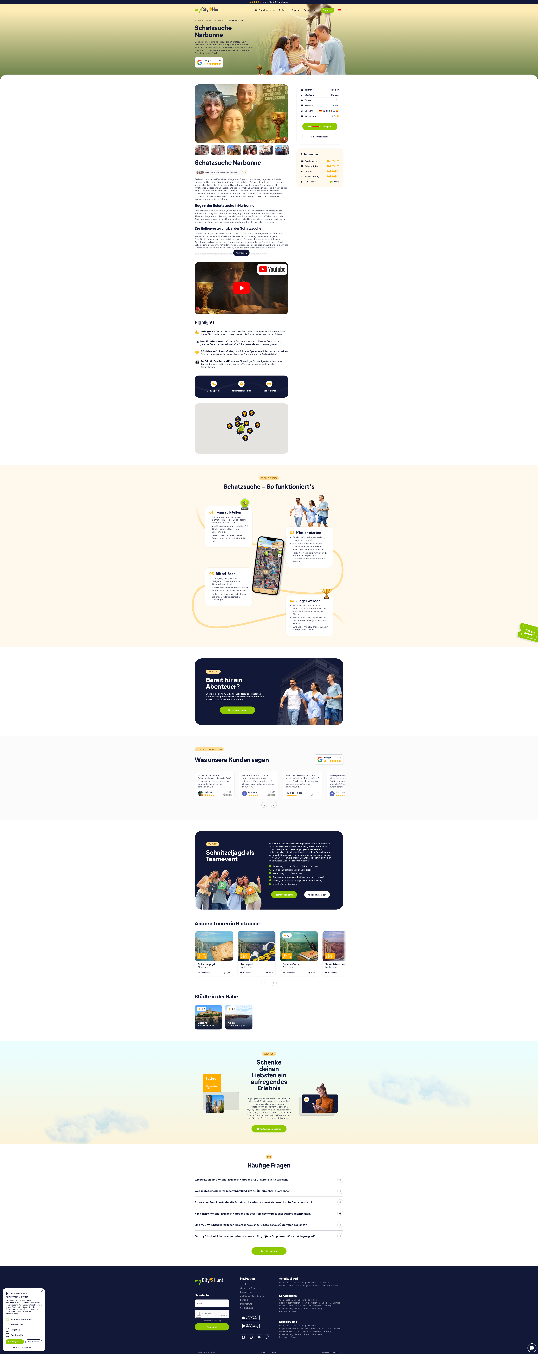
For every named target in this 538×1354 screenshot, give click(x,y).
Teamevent (310, 10)
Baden (316, 1285)
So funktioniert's (265, 10)
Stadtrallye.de (246, 1308)
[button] (24, 1347)
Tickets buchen (239, 710)
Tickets (243, 1284)
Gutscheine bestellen (270, 1128)
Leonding (327, 1305)
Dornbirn (336, 1303)
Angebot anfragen (317, 894)
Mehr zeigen (241, 253)
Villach (314, 1303)
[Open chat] (531, 1347)
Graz (288, 1282)
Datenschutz (246, 1304)
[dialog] (24, 1319)
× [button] (42, 1291)
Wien (281, 1282)
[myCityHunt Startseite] (211, 10)
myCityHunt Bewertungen (252, 1296)
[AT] (339, 10)
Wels (307, 1303)
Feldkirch (307, 1305)
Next (274, 805)
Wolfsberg (317, 1308)
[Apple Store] (250, 1317)
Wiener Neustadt (286, 1285)
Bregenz (307, 1285)
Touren (296, 10)
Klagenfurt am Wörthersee (291, 1303)
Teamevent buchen (284, 894)
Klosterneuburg (286, 1308)
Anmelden (212, 1326)
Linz (294, 1282)
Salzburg (302, 1282)
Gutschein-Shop (248, 1288)
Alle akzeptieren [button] (14, 1342)
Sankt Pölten (324, 1282)
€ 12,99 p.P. (321, 126)
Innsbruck (312, 1282)
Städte (283, 10)
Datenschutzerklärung (212, 1321)
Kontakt (244, 1300)
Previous (264, 805)
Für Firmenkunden (320, 136)
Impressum (326, 1352)
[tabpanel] (214, 386)
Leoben (298, 1308)
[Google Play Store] (250, 1326)
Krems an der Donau (329, 1285)
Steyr (298, 1285)
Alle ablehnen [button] (33, 1342)
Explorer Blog (246, 1292)
